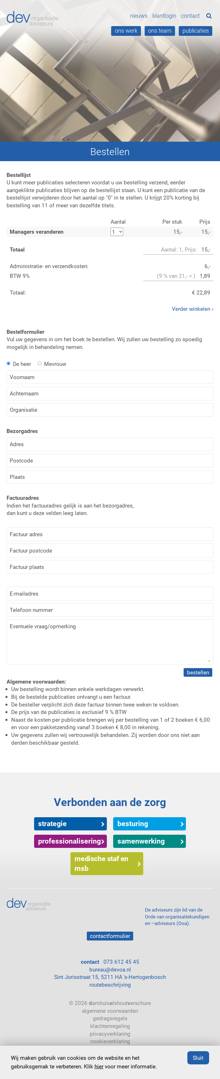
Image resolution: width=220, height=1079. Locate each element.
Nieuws (139, 15)
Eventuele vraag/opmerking (43, 626)
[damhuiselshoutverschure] (33, 18)
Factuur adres (26, 534)
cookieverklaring (110, 1041)
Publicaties (195, 30)
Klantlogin (164, 15)
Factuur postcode (31, 550)
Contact (190, 15)
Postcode (21, 460)
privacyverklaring (110, 1033)
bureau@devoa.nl (110, 969)
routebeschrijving (110, 984)
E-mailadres (24, 593)
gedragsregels (110, 1018)
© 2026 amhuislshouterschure (110, 1002)
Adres (17, 444)
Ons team (160, 30)
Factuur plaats (27, 566)
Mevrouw (54, 363)
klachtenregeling (110, 1025)
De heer (21, 363)
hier (99, 1066)
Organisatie (23, 409)
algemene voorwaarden (110, 1010)
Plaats (17, 476)
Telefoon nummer (31, 609)
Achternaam (24, 393)
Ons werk (126, 30)
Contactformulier (110, 935)
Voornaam (22, 377)
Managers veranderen (37, 231)
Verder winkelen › (192, 308)
